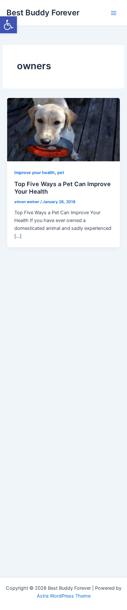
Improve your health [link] (34, 172)
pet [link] (60, 172)
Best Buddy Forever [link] (43, 12)
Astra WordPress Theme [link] (64, 596)
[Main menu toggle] (113, 13)
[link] (8, 24)
